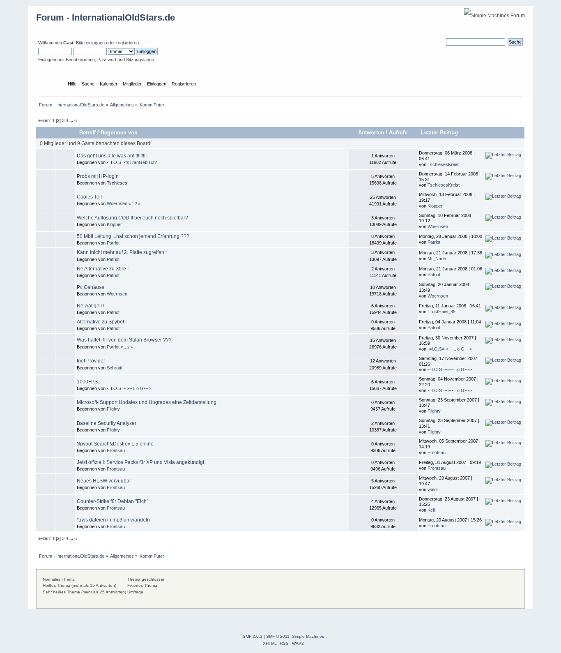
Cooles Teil (89, 197)
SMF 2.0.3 (252, 636)
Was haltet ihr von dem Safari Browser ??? (124, 340)
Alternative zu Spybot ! (101, 322)
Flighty (113, 408)
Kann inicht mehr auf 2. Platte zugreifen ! (122, 252)
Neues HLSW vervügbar (104, 481)
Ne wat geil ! (90, 306)
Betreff (87, 132)
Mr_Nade (437, 258)
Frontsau (116, 450)
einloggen (95, 42)
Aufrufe (398, 132)
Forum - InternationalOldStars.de (105, 17)
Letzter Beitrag (440, 132)
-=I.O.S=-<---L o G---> (450, 348)
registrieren (127, 42)
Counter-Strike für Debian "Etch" (112, 501)
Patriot (113, 242)
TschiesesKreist (444, 164)
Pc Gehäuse (90, 287)
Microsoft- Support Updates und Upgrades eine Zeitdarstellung (146, 402)
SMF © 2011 (278, 636)
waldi (432, 489)
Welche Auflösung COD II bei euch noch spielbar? (132, 218)
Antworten (371, 132)
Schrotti (114, 367)
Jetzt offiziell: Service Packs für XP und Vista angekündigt (140, 462)
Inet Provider (91, 361)
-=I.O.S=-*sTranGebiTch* (132, 162)
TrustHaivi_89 (441, 311)
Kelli (431, 510)
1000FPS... (89, 382)
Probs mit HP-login (98, 176)
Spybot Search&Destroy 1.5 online (115, 444)
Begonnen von (119, 132)
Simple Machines (308, 636)
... (71, 120)
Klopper (435, 205)
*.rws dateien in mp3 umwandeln (113, 520)
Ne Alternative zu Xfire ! (103, 269)
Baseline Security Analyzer (106, 423)
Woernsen (117, 203)
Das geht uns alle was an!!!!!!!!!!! (112, 156)
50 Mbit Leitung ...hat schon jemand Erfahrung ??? (133, 236)
